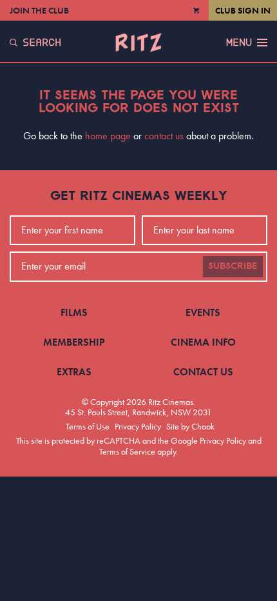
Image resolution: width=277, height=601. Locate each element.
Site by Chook (190, 426)
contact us (164, 136)
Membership (74, 342)
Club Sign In (243, 10)
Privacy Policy (138, 426)
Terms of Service (127, 451)
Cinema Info (203, 342)
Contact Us (203, 372)
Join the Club (39, 10)
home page (108, 136)
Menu (239, 42)
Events (203, 312)
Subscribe (233, 266)
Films (74, 312)
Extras (74, 372)
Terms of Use (88, 426)
